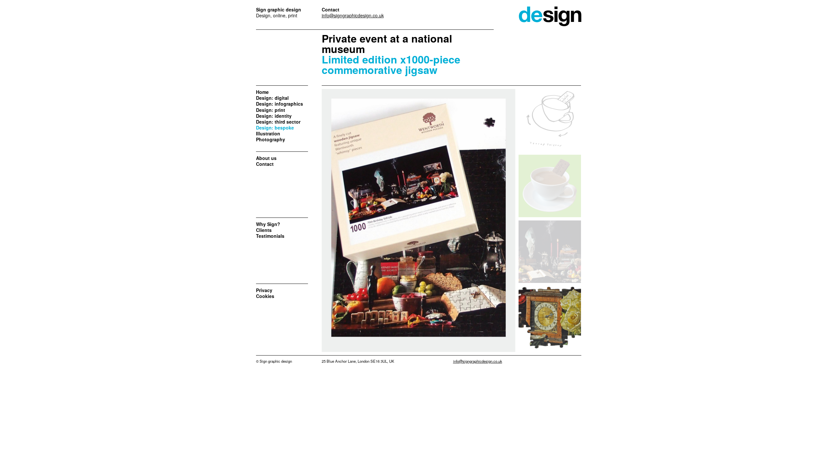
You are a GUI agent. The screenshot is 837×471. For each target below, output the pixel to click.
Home (262, 92)
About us (266, 158)
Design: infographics (279, 103)
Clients (264, 230)
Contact (265, 164)
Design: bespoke (275, 127)
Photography (270, 139)
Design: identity (274, 116)
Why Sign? (268, 224)
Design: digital (272, 98)
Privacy (264, 290)
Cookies (265, 296)
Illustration (268, 133)
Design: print (270, 110)
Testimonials (270, 236)
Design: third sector (278, 121)
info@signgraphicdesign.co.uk (353, 15)
